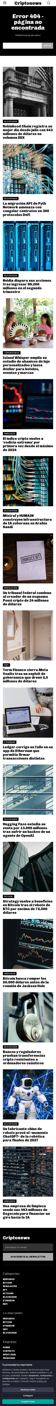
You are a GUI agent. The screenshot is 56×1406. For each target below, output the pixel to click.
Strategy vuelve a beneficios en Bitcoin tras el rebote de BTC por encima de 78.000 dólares (28, 907)
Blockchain (10, 121)
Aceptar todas (28, 1401)
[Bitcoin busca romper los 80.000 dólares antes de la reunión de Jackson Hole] (28, 944)
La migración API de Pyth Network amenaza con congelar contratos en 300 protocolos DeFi (26, 209)
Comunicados (11, 353)
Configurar (28, 1395)
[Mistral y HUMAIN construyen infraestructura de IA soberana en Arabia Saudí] (28, 481)
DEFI (6, 665)
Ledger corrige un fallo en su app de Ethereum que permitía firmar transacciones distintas (28, 752)
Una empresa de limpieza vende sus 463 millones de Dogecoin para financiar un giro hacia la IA (26, 1211)
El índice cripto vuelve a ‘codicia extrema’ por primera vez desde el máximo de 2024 (28, 444)
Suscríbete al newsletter (28, 1256)
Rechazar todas (28, 1390)
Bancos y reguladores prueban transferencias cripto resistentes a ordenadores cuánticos (24, 1057)
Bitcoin (8, 896)
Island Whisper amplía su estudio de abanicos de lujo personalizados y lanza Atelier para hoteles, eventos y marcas (26, 365)
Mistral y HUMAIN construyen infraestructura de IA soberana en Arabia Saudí (27, 521)
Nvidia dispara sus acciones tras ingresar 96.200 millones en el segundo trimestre (27, 286)
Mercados (9, 434)
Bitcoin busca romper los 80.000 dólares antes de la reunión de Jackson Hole (26, 982)
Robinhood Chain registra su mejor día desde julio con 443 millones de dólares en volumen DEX (28, 132)
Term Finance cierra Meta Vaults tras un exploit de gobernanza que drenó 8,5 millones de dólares (25, 675)
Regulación (10, 588)
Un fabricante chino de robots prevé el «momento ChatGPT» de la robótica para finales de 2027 (25, 1134)
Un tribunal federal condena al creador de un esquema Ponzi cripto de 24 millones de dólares (27, 598)
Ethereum (9, 742)
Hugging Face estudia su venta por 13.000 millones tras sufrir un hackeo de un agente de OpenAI (26, 829)
